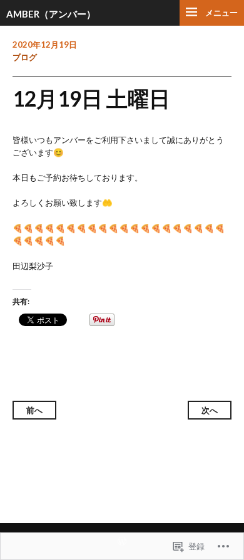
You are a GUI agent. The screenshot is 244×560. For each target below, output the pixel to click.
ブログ (25, 57)
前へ (34, 410)
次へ (209, 410)
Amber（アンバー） (51, 13)
